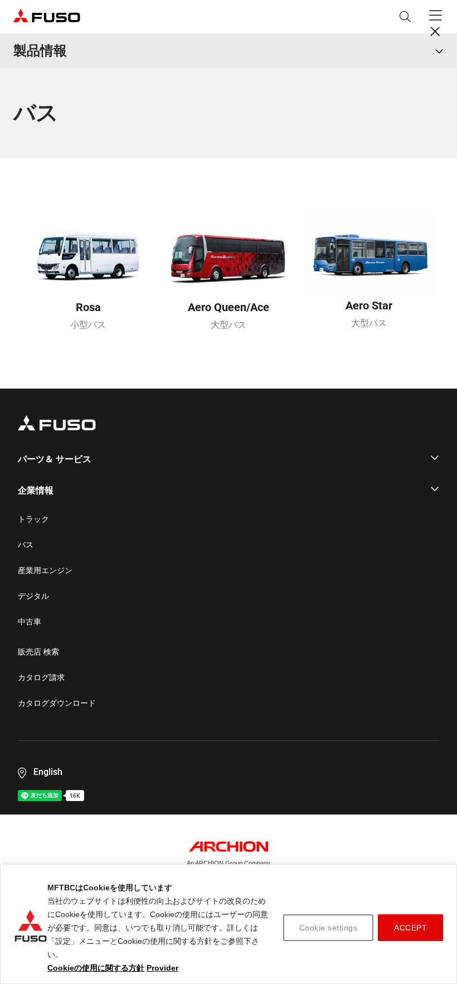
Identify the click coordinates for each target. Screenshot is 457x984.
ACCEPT (410, 927)
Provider (162, 967)
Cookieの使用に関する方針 (95, 967)
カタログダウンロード (57, 703)
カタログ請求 (41, 677)
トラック (33, 519)
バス (25, 545)
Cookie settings (328, 927)
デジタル (33, 596)
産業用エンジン (45, 570)
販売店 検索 (38, 652)
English (47, 772)
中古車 (29, 622)
